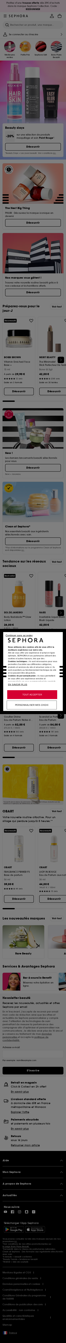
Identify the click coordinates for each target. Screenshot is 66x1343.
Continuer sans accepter (19, 635)
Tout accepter (32, 694)
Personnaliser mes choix (31, 705)
